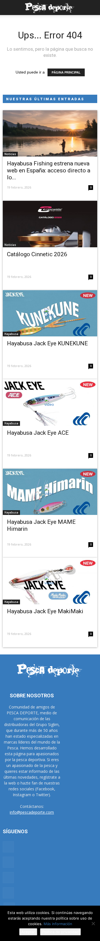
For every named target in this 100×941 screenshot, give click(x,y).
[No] (93, 923)
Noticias (10, 154)
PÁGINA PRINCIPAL (66, 72)
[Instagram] (8, 862)
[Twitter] (8, 892)
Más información (58, 924)
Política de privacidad (60, 932)
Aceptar (28, 932)
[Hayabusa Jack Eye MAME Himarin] (50, 492)
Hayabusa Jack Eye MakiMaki (45, 611)
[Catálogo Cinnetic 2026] (50, 224)
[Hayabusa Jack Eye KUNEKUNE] (50, 313)
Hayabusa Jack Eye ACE (38, 432)
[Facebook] (8, 846)
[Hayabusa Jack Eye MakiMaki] (50, 581)
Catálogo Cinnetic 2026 (37, 254)
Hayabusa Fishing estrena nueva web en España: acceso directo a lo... (48, 170)
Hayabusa (11, 334)
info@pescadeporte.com (32, 812)
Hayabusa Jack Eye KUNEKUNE (47, 343)
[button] (92, 7)
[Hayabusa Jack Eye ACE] (50, 402)
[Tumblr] (8, 877)
